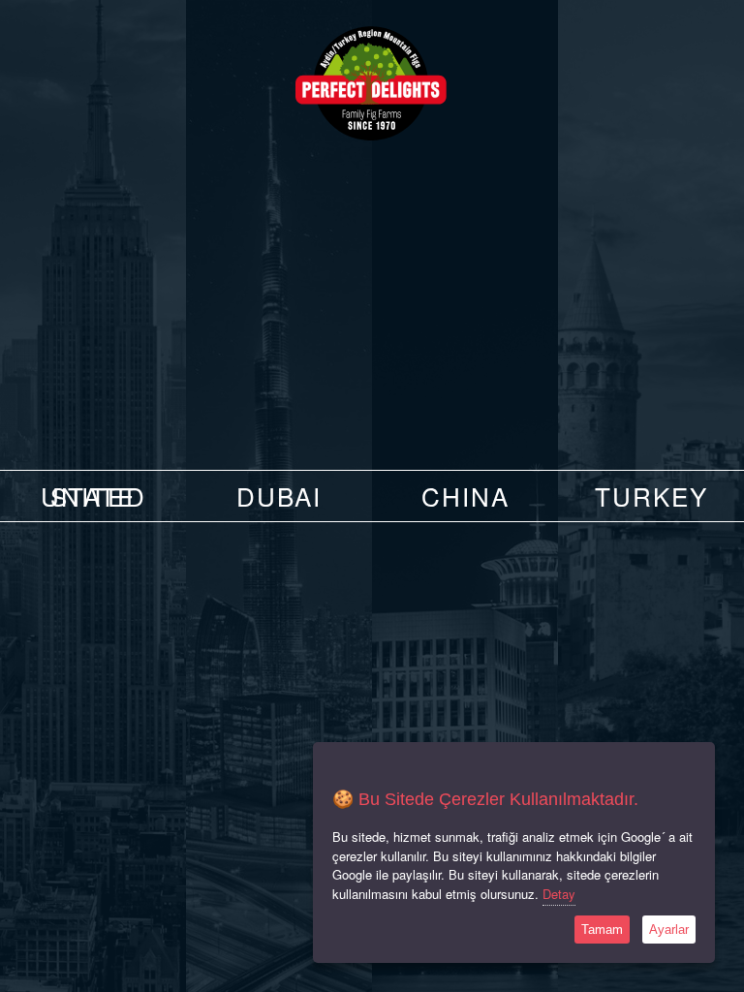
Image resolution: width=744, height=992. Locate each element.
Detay (558, 893)
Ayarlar (669, 929)
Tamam (602, 929)
